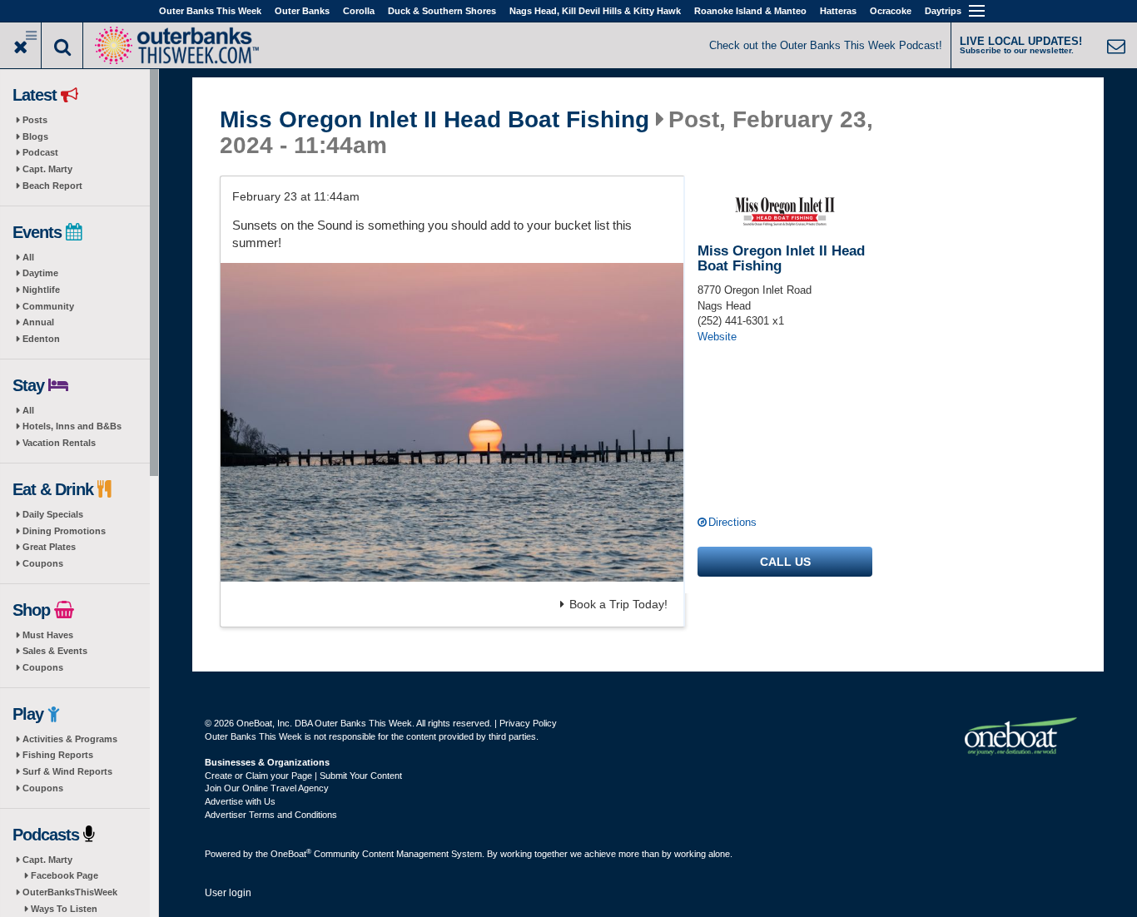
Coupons (42, 563)
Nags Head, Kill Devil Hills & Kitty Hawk (595, 11)
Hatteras (838, 11)
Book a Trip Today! (618, 604)
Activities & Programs (69, 739)
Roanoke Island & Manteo (750, 11)
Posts (34, 120)
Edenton (41, 339)
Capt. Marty (47, 169)
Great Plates (49, 547)
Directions (732, 522)
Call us (785, 561)
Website (717, 336)
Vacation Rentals (59, 443)
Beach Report (52, 186)
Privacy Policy (528, 723)
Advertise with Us (240, 801)
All (28, 257)
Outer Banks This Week (210, 11)
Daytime (40, 273)
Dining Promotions (64, 531)
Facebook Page (64, 875)
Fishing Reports (57, 755)
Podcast (40, 152)
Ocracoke (890, 11)
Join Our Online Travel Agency (267, 788)
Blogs (35, 136)
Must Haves (47, 635)
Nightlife (41, 290)
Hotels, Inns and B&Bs (72, 426)
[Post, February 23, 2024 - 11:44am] (452, 422)
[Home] (176, 44)
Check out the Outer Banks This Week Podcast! (825, 45)
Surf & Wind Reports (67, 771)
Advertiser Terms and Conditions (271, 815)
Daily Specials (52, 514)
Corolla (359, 11)
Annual (38, 322)
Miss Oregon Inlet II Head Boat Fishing (434, 119)
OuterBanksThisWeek (69, 892)
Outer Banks (302, 11)
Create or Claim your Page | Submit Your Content (303, 776)
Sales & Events (54, 651)
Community (48, 306)
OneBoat (291, 854)
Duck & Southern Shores (442, 11)
